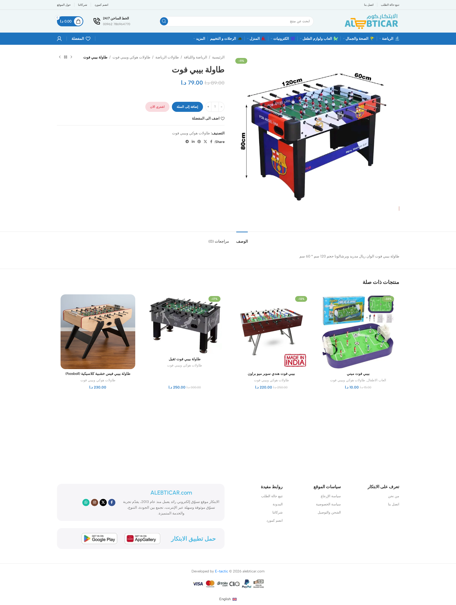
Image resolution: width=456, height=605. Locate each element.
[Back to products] (65, 57)
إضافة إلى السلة (187, 106)
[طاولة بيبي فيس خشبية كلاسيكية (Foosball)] (98, 331)
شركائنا (277, 512)
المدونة (278, 504)
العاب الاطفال (376, 380)
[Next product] (60, 57)
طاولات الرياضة (167, 57)
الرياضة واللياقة (195, 57)
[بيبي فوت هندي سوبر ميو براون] (271, 331)
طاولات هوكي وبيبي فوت (131, 57)
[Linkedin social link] (193, 141)
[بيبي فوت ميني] (358, 331)
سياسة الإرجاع (331, 496)
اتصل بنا (393, 504)
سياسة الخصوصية (328, 504)
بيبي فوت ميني (358, 373)
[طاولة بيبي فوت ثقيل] (184, 324)
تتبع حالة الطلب (272, 496)
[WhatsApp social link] (86, 502)
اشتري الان (157, 106)
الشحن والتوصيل (329, 512)
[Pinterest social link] (199, 141)
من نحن (393, 496)
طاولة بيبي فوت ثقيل (185, 359)
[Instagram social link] (94, 502)
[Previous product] (71, 57)
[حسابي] (59, 38)
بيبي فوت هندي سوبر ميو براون (271, 373)
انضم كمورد (274, 521)
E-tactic (221, 571)
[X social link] (205, 141)
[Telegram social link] (187, 141)
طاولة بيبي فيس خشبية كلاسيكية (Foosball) (97, 373)
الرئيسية (218, 57)
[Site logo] (370, 21)
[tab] (242, 239)
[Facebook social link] (211, 141)
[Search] (164, 21)
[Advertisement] (231, 435)
